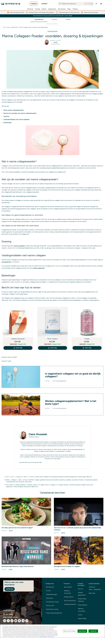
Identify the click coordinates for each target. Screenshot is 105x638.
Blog (8, 27)
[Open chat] (26, 620)
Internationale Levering (52, 601)
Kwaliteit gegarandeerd (81, 594)
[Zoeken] (60, 4)
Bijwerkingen (7, 122)
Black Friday (92, 593)
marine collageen (19, 246)
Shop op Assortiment (70, 600)
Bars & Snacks (61, 9)
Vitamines (75, 9)
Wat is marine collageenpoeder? (13, 110)
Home (4, 27)
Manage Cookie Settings (69, 631)
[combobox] (76, 4)
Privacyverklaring (82, 605)
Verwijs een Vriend (95, 588)
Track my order (50, 605)
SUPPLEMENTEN (52, 31)
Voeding (68, 19)
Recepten (54, 19)
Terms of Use (51, 636)
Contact (48, 590)
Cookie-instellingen (9, 610)
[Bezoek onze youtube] (15, 620)
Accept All (93, 631)
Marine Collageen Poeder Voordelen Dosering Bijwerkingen (33, 27)
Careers (80, 614)
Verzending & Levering (52, 609)
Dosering (6, 116)
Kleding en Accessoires (67, 592)
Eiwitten (44, 9)
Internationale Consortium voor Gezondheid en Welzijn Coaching (51, 443)
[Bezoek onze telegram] (23, 620)
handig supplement (39, 268)
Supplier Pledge (82, 618)
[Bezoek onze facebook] (8, 620)
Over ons (80, 588)
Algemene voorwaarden (81, 610)
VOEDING (34, 3)
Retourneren (49, 598)
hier (23, 462)
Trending (37, 9)
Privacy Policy (43, 636)
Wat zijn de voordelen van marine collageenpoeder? (20, 113)
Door (55, 42)
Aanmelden (9, 589)
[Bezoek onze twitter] (19, 620)
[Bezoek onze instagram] (4, 620)
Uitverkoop (30, 9)
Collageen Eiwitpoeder (18, 338)
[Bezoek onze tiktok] (12, 620)
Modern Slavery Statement (82, 600)
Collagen (87, 338)
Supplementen (52, 9)
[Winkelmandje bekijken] (101, 3)
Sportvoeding (67, 587)
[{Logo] (11, 3)
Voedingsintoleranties (70, 604)
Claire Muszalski (61, 381)
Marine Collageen (52, 338)
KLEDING (44, 3)
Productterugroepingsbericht (54, 613)
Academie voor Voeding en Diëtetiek (53, 442)
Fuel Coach (89, 3)
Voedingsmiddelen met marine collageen (16, 119)
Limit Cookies (82, 631)
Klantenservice (50, 587)
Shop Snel (19, 348)
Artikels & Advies (68, 597)
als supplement (6, 262)
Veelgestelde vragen (51, 594)
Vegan (69, 9)
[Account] (96, 4)
